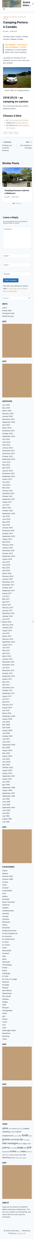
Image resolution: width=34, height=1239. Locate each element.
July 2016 (6, 619)
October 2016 (7, 616)
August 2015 (7, 630)
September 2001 (8, 776)
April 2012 (6, 685)
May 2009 (6, 725)
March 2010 (6, 713)
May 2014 (6, 650)
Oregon (5, 1002)
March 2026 (6, 411)
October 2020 (7, 511)
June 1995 (6, 805)
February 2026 (7, 413)
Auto (4, 893)
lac (21, 1139)
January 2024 (7, 448)
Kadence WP (21, 1233)
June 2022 (6, 485)
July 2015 (5, 633)
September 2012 (8, 676)
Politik (4, 1013)
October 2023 (7, 456)
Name (7, 256)
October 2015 (7, 628)
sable (23, 1151)
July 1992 (6, 813)
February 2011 (7, 705)
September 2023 (8, 459)
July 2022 (6, 482)
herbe (17, 1139)
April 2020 (6, 525)
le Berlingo (6, 973)
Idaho (4, 959)
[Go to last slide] (5, 184)
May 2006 (6, 747)
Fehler (20, 1136)
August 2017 (7, 593)
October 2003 (7, 767)
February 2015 (7, 639)
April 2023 (6, 468)
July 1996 (6, 799)
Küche (4, 970)
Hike (4, 956)
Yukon (4, 1039)
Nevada (5, 988)
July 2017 (5, 596)
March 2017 (6, 605)
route (18, 1151)
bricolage (5, 899)
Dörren (4, 925)
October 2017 (7, 588)
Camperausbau (8, 911)
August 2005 (7, 750)
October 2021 (7, 496)
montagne (12, 1143)
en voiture (6, 945)
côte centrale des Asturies (19, 120)
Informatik (6, 962)
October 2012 (7, 673)
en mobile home (8, 939)
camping (6, 17)
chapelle (18, 1132)
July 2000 (6, 782)
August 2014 (7, 645)
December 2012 (8, 670)
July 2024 (6, 439)
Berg (14, 1128)
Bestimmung (19, 1128)
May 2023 (6, 465)
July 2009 (6, 722)
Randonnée (5, 1151)
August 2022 (7, 479)
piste (15, 1148)
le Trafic (13, 17)
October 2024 (7, 433)
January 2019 (7, 548)
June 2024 (6, 442)
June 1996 (6, 802)
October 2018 (7, 553)
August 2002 (7, 773)
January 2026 (7, 416)
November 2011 (8, 688)
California (5, 905)
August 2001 (7, 779)
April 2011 (6, 702)
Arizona (5, 882)
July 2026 (6, 405)
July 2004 (6, 759)
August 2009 (7, 719)
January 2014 (7, 659)
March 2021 (6, 508)
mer (5, 133)
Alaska (4, 871)
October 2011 (7, 690)
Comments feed (8, 313)
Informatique (7, 965)
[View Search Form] (4, 9)
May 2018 (6, 568)
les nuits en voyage (9, 979)
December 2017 (8, 582)
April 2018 (6, 570)
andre (6, 31)
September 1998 (8, 787)
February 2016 (7, 625)
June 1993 (6, 810)
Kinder (4, 968)
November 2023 (8, 453)
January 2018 (7, 579)
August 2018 (7, 559)
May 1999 (6, 785)
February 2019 (7, 545)
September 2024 (8, 436)
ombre (29, 1143)
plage (20, 1147)
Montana (5, 982)
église (24, 1157)
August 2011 (7, 696)
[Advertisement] (17, 340)
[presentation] (17, 177)
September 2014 (8, 642)
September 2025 (8, 422)
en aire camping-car (9, 933)
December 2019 (8, 531)
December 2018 (8, 550)
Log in (4, 308)
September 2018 (8, 556)
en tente (5, 942)
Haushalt (5, 953)
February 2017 (7, 608)
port (3, 1016)
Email (6, 265)
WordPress (6, 1033)
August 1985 (7, 819)
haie (12, 1140)
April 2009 (6, 727)
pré (10, 133)
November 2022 (8, 473)
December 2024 (8, 431)
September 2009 (8, 716)
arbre (5, 1128)
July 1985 (5, 822)
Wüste (13, 1157)
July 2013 (6, 668)
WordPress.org (7, 316)
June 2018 (6, 565)
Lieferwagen (27, 1139)
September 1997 (8, 793)
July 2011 (5, 699)
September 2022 (8, 476)
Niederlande (7, 993)
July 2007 (6, 739)
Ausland (5, 888)
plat (25, 1148)
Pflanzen (5, 1008)
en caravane (7, 936)
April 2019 (6, 542)
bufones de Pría (21, 123)
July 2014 (6, 648)
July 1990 (6, 816)
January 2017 (7, 610)
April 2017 (6, 602)
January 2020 (7, 528)
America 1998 (7, 879)
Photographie (7, 1010)
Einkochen (6, 928)
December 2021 (8, 493)
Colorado (5, 919)
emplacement (7, 1136)
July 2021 (5, 505)
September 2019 (8, 536)
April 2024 (6, 445)
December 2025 (8, 419)
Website (7, 274)
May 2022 (6, 488)
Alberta (5, 873)
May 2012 (6, 682)
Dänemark (6, 922)
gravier (6, 1139)
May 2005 (6, 753)
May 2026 (6, 408)
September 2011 (8, 693)
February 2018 (7, 576)
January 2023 (7, 471)
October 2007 (7, 736)
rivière (13, 1151)
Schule (4, 1019)
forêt (25, 1135)
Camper (26, 1128)
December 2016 (8, 613)
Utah (4, 1028)
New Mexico (7, 990)
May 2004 (6, 765)
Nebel (20, 1143)
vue (16, 133)
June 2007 (6, 742)
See (31, 1151)
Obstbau (5, 999)
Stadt (3, 1155)
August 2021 (7, 502)
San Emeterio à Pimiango (26, 145)
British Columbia (8, 902)
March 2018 (6, 573)
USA (4, 1025)
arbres (10, 1128)
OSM (4, 1005)
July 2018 (5, 562)
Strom (7, 1155)
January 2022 (7, 491)
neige (24, 1143)
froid (30, 1136)
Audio (4, 885)
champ (12, 1132)
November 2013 (8, 665)
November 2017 (8, 585)
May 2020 (6, 522)
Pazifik (11, 1148)
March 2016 (6, 622)
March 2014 (6, 656)
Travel (4, 1022)
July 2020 (6, 516)
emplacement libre (9, 931)
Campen (5, 908)
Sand (27, 1151)
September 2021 (8, 499)
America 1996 (7, 876)
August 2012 (7, 679)
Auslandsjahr (7, 891)
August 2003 (7, 770)
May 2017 (6, 599)
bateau (5, 896)
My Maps (5, 985)
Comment (8, 229)
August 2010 (7, 708)
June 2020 (6, 519)
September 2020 (8, 513)
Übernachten (19, 1157)
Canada (5, 916)
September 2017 (8, 591)
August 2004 (7, 756)
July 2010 (6, 710)
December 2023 (8, 451)
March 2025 (6, 428)
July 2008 (6, 733)
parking (5, 1147)
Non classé (6, 996)
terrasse (12, 1155)
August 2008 (7, 730)
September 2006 (8, 745)
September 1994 (8, 807)
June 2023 (6, 462)
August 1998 (7, 790)
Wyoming (5, 1036)
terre (17, 1155)
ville (20, 1155)
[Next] (28, 184)
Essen (4, 948)
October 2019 (7, 533)
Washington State (9, 1030)
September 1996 (8, 796)
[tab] (13, 203)
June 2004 (6, 762)
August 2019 (7, 539)
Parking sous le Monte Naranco (7, 146)
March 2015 (6, 636)
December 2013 (8, 662)
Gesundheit (6, 951)
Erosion (15, 1136)
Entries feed (6, 310)
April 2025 (6, 425)
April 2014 (6, 653)
